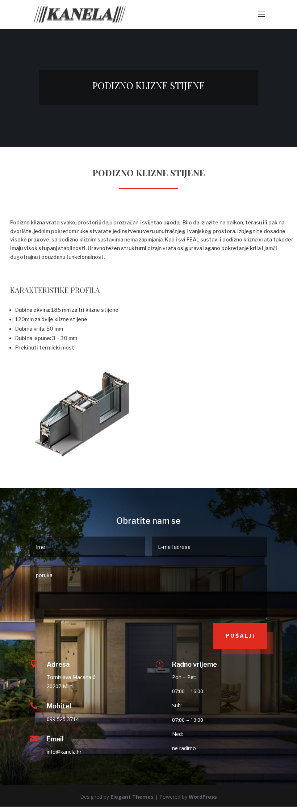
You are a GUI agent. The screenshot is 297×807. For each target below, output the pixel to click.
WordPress (203, 796)
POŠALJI (240, 636)
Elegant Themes (132, 796)
